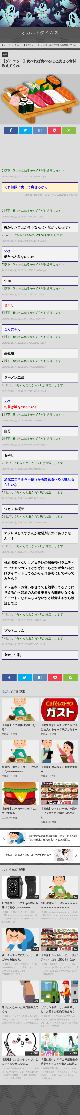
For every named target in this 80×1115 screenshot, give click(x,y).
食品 (5, 54)
